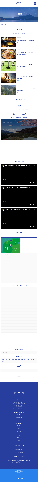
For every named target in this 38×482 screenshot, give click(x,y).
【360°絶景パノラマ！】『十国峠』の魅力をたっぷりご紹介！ (19, 462)
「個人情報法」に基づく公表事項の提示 (19, 471)
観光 (6, 359)
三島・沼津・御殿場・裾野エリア (19, 405)
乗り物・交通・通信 (19, 435)
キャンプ (19, 441)
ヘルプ (19, 473)
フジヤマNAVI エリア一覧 (19, 448)
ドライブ (28, 359)
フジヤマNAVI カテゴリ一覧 (19, 449)
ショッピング (19, 432)
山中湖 (33, 359)
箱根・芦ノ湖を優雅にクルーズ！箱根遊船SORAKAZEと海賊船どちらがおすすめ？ (19, 461)
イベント (19, 434)
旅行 (9, 359)
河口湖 (13, 359)
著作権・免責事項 (19, 472)
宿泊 (19, 428)
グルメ (3, 361)
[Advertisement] (19, 150)
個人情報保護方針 (19, 470)
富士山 (3, 359)
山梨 (19, 359)
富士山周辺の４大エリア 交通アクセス (19, 408)
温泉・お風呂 (19, 431)
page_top (19, 378)
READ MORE (19, 99)
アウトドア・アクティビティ (19, 429)
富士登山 (19, 440)
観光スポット (24, 359)
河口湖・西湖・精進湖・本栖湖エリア (19, 403)
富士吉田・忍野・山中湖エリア (19, 402)
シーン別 (19, 438)
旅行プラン (19, 437)
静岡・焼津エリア (19, 417)
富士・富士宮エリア (19, 406)
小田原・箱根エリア (19, 414)
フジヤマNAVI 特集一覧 (19, 452)
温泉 (16, 359)
